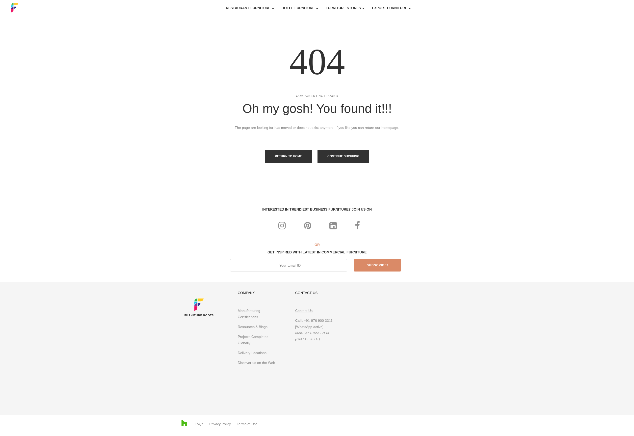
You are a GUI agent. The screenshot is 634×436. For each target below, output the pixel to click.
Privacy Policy (220, 424)
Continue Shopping (343, 156)
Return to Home (288, 156)
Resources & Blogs (252, 327)
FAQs (199, 424)
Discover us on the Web (257, 363)
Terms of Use (247, 424)
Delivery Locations (252, 353)
